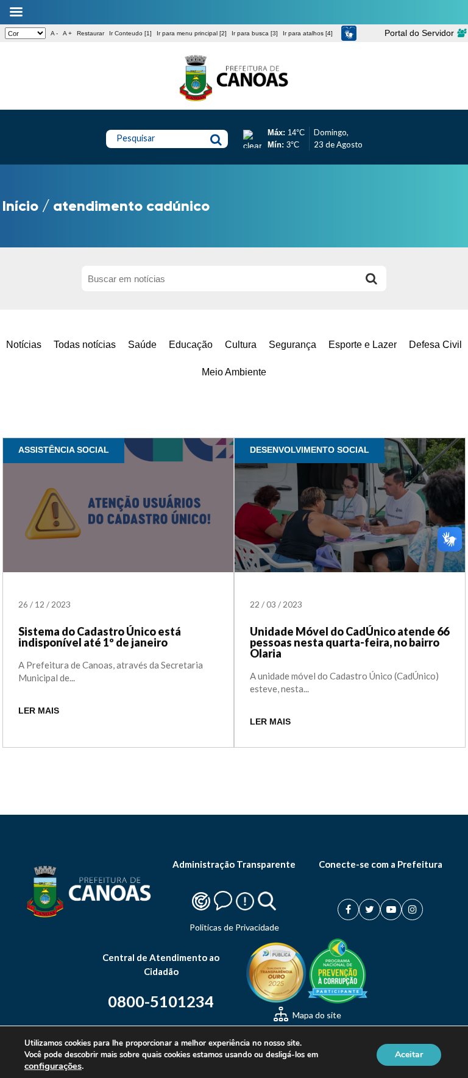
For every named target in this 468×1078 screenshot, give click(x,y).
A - (54, 33)
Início (20, 206)
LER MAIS (38, 710)
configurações (53, 1065)
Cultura (241, 344)
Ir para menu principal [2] (192, 33)
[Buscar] (371, 278)
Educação (191, 344)
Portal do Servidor (420, 33)
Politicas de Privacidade (234, 927)
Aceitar (409, 1054)
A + (67, 33)
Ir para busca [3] (255, 33)
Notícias (23, 344)
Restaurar (90, 33)
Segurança (292, 344)
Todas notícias (85, 344)
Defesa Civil (435, 344)
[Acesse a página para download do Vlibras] (348, 33)
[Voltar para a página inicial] (234, 101)
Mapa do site (316, 1015)
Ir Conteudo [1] (130, 33)
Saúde (142, 344)
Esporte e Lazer (362, 344)
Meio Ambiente (234, 372)
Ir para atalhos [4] (308, 33)
